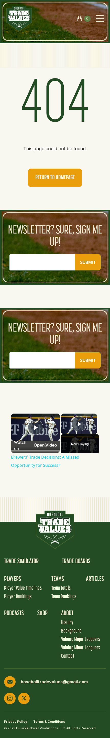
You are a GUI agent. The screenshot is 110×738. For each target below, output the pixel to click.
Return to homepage (55, 178)
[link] (19, 422)
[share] (49, 419)
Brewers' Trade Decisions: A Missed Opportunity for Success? (34, 421)
